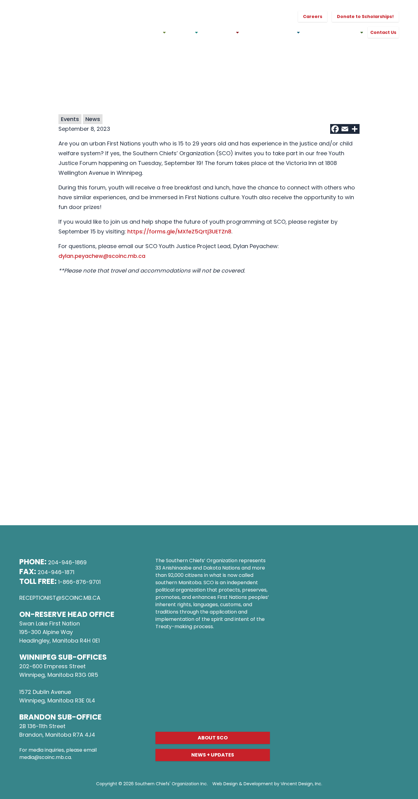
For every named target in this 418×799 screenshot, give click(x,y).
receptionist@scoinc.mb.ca (59, 598)
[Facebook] (335, 129)
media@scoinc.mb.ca (45, 757)
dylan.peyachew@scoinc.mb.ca (101, 256)
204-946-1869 (67, 562)
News (92, 119)
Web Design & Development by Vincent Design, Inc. (267, 784)
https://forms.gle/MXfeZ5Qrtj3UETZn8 (179, 231)
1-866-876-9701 (79, 582)
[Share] (355, 129)
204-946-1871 (56, 572)
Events (70, 119)
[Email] (345, 129)
